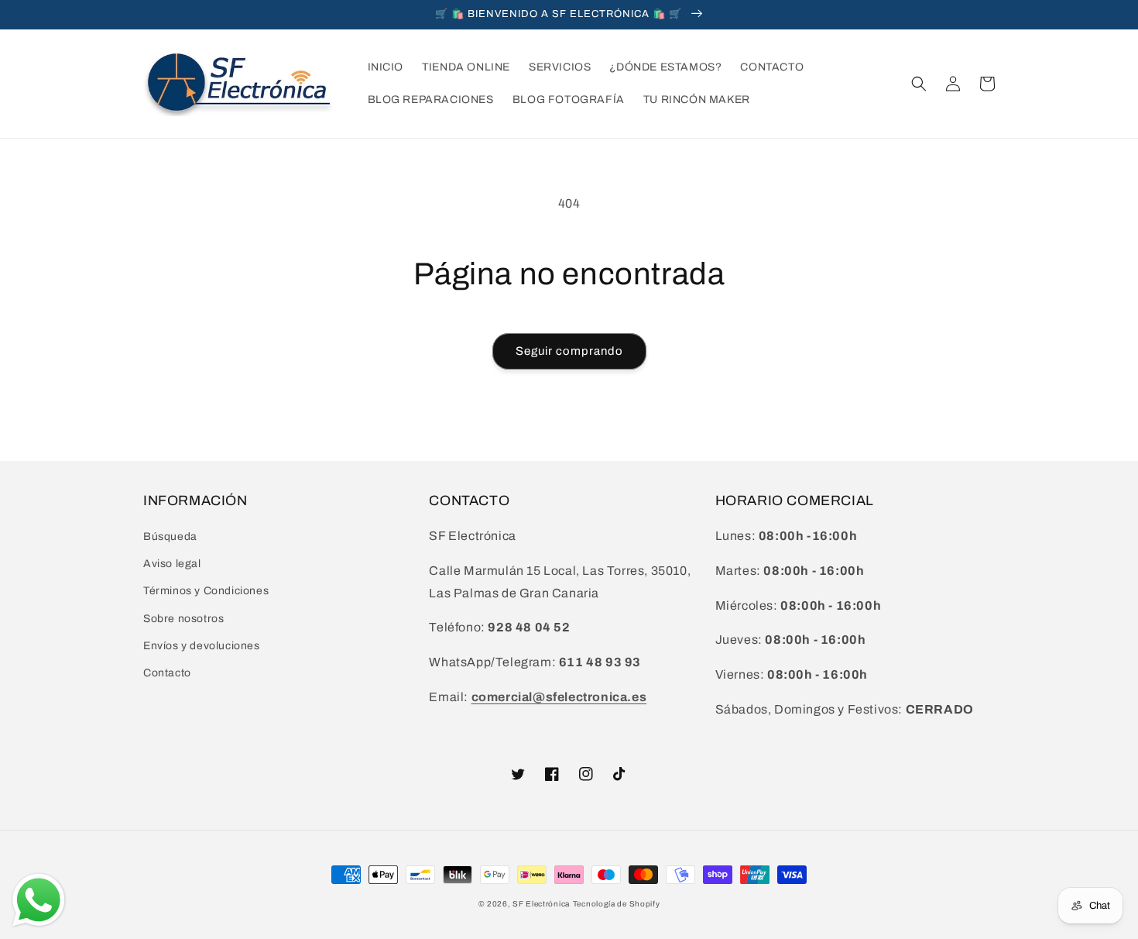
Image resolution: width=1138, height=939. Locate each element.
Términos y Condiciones (206, 591)
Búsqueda (170, 536)
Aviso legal (172, 563)
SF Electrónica (541, 903)
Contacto (167, 673)
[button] (919, 84)
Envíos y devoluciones (201, 646)
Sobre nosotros (183, 618)
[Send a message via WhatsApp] (39, 900)
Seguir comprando (569, 351)
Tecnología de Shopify (616, 903)
